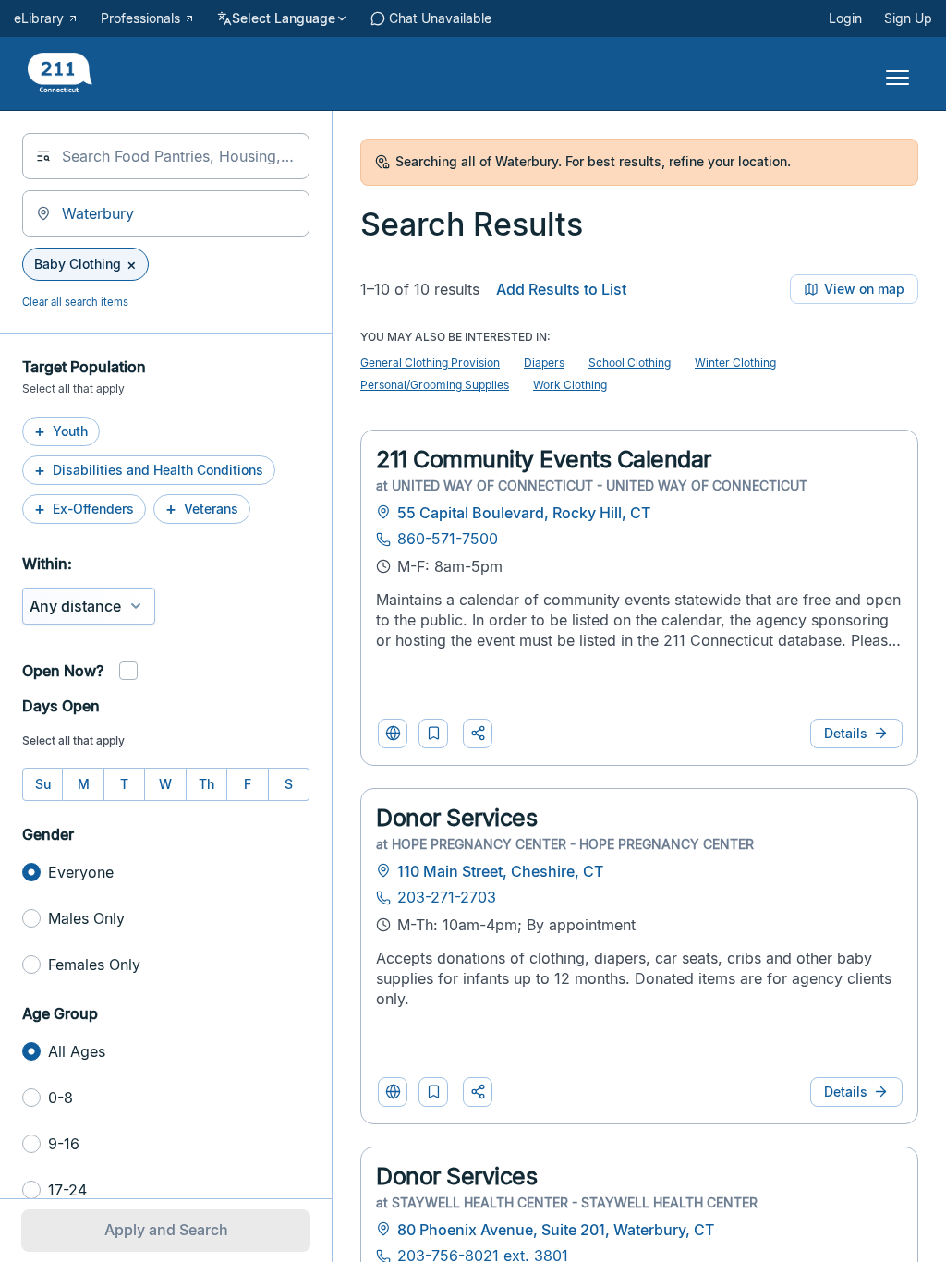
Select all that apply (73, 740)
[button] (433, 733)
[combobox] (166, 156)
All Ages (76, 1051)
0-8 (60, 1097)
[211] (60, 74)
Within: (47, 563)
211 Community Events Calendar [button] (543, 459)
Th (206, 784)
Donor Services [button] (456, 817)
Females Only (94, 964)
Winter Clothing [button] (735, 363)
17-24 (67, 1190)
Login (845, 18)
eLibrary (39, 18)
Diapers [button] (544, 363)
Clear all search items (75, 302)
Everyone (81, 872)
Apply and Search (166, 1229)
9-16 (63, 1144)
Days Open (61, 706)
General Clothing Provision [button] (430, 363)
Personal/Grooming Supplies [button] (434, 385)
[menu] (890, 74)
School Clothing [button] (629, 363)
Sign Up (908, 18)
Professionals (140, 18)
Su (43, 784)
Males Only (86, 918)
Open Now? (62, 670)
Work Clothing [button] (570, 385)
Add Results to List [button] (561, 289)
